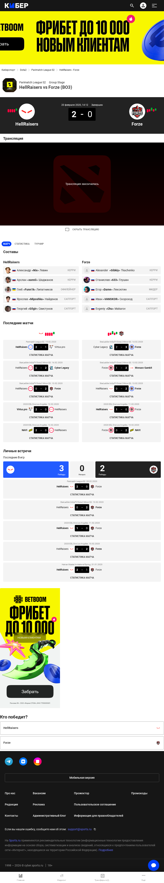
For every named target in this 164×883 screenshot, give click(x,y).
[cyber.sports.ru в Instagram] (38, 762)
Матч (6, 243)
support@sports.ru (80, 829)
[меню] (154, 6)
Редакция (11, 804)
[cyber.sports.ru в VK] (24, 762)
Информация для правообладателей (98, 815)
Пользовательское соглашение (95, 804)
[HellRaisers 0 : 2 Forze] (12, 110)
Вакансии (39, 793)
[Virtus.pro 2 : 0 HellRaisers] (10, 110)
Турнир (39, 243)
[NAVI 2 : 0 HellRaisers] (8, 110)
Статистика (22, 243)
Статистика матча (41, 355)
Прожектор (81, 793)
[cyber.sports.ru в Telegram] (9, 762)
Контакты (11, 815)
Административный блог (49, 815)
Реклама (39, 804)
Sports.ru (15, 840)
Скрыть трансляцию (85, 229)
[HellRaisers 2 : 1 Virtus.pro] (16, 109)
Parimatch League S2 (43, 70)
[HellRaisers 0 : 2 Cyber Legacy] (14, 110)
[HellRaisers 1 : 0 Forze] (149, 110)
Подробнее (106, 850)
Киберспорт (8, 70)
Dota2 (23, 70)
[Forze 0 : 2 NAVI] (147, 110)
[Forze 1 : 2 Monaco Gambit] (153, 110)
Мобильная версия (82, 777)
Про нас (10, 793)
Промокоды (139, 793)
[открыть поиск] (132, 5)
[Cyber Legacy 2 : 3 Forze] (155, 109)
